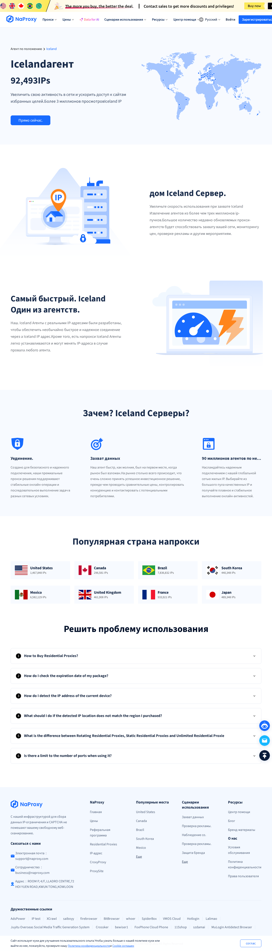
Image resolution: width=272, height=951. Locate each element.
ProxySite (96, 871)
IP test (36, 918)
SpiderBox (149, 918)
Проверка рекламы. (196, 826)
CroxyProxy (98, 862)
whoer (130, 918)
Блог (231, 821)
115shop (180, 927)
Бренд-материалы (241, 830)
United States (145, 812)
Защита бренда (193, 852)
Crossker (102, 927)
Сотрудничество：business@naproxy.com (32, 870)
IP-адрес (96, 853)
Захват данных (193, 817)
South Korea (145, 838)
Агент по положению (26, 49)
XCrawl (52, 918)
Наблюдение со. (194, 835)
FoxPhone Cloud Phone (151, 927)
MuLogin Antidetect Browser (231, 927)
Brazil (140, 830)
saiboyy (68, 918)
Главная (96, 812)
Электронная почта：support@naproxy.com (31, 856)
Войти (230, 19)
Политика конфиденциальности (89, 946)
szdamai (199, 927)
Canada (141, 821)
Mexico (141, 847)
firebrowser (88, 918)
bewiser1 (121, 927)
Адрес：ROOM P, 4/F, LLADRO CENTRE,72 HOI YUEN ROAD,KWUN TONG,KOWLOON (44, 884)
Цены (94, 821)
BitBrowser (112, 918)
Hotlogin (193, 918)
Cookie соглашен (123, 946)
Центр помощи (239, 812)
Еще (139, 856)
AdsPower (18, 918)
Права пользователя (243, 876)
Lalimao (211, 918)
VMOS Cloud (172, 918)
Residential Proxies (103, 844)
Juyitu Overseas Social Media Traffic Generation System (50, 927)
